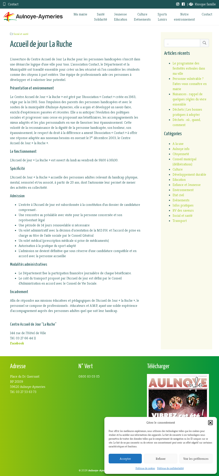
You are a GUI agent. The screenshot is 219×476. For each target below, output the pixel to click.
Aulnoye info (181, 149)
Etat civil (178, 195)
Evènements (181, 200)
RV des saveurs (183, 210)
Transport (180, 220)
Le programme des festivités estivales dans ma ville (189, 68)
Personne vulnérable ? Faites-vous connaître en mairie (190, 83)
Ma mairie (80, 14)
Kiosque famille (205, 4)
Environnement (183, 190)
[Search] (204, 43)
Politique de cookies (145, 468)
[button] (210, 422)
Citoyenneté (181, 154)
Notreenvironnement (184, 17)
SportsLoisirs (162, 17)
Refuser (161, 459)
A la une (178, 143)
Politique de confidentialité (170, 468)
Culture (178, 169)
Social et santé (20, 34)
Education (179, 179)
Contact (12, 4)
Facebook (17, 343)
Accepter (125, 459)
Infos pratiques (183, 205)
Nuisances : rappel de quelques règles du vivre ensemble (189, 99)
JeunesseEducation (120, 17)
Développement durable (189, 174)
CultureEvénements (142, 17)
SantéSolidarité (100, 17)
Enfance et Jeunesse (187, 184)
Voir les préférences (196, 459)
